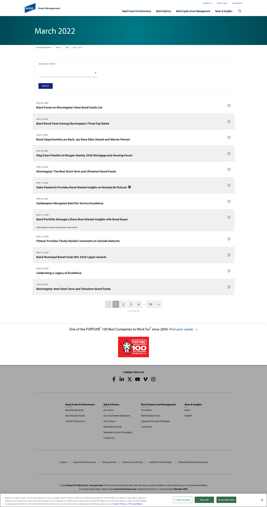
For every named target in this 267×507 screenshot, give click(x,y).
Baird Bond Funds (75, 410)
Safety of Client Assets (160, 462)
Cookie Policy (119, 504)
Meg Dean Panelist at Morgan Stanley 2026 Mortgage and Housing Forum (84, 155)
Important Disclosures (84, 462)
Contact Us (207, 3)
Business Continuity (133, 462)
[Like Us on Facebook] (114, 379)
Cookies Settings (182, 499)
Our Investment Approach (117, 415)
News (58, 47)
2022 (67, 47)
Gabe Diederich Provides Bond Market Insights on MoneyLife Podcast (81, 187)
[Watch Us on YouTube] (137, 379)
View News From (46, 63)
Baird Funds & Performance (136, 11)
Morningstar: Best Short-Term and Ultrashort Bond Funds (73, 289)
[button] (240, 11)
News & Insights (223, 11)
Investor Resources (75, 421)
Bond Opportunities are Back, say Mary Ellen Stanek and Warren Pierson (83, 139)
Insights (188, 415)
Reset (45, 85)
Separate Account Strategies (118, 432)
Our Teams (146, 410)
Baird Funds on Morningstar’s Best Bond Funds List (69, 107)
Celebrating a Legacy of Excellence (58, 273)
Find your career (181, 329)
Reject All (204, 499)
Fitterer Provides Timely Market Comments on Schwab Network (78, 241)
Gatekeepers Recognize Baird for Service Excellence (69, 203)
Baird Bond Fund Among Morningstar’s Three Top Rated (72, 123)
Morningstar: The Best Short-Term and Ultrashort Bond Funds (76, 171)
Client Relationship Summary (193, 462)
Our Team (108, 410)
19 (150, 304)
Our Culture (109, 421)
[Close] (262, 499)
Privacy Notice (109, 462)
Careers (63, 462)
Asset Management (43, 47)
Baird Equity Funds (75, 415)
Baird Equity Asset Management (193, 11)
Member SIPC (181, 488)
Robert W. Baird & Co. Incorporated (85, 485)
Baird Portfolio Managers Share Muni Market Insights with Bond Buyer (82, 219)
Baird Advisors (163, 11)
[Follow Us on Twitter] (129, 379)
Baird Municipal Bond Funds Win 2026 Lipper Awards (71, 257)
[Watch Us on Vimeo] (145, 379)
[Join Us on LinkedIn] (121, 379)
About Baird (237, 3)
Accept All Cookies (226, 499)
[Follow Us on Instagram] (153, 379)
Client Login (222, 3)
